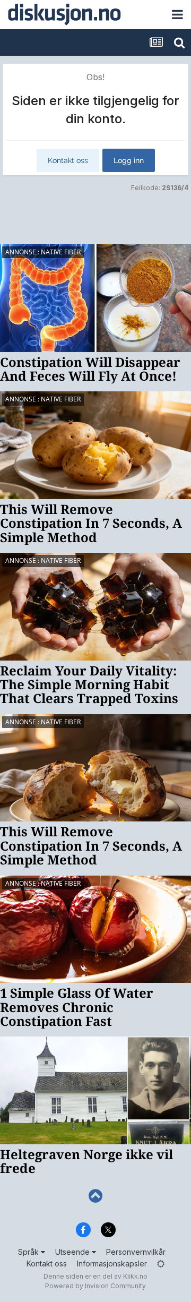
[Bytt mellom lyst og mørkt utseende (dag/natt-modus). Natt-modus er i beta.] (160, 1263)
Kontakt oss (68, 160)
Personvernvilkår (136, 1251)
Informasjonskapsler (112, 1263)
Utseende (73, 1251)
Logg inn (129, 160)
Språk (29, 1251)
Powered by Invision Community (95, 1286)
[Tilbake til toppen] (95, 1196)
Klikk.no (135, 1276)
